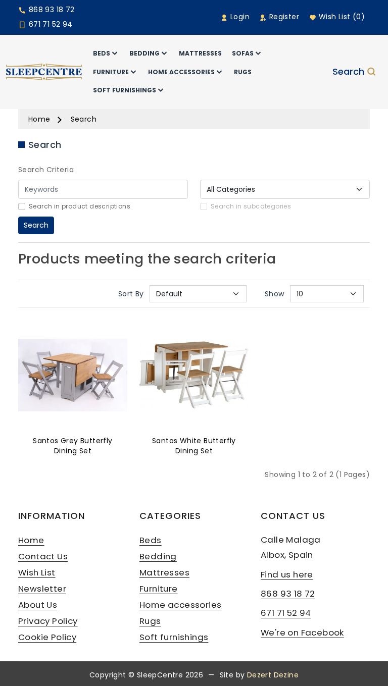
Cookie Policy (47, 637)
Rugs (150, 621)
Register (283, 17)
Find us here (287, 574)
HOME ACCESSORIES (181, 72)
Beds (150, 540)
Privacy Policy (48, 621)
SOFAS (243, 53)
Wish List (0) (340, 17)
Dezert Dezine (273, 675)
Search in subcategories (251, 206)
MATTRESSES (200, 53)
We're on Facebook (302, 632)
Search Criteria (46, 170)
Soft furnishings (173, 637)
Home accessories (180, 605)
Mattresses (164, 572)
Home (39, 119)
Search (348, 72)
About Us (37, 605)
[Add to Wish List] (72, 377)
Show (274, 294)
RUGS (243, 72)
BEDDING (144, 53)
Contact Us (43, 556)
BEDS (101, 53)
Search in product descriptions (79, 206)
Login (239, 17)
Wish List (37, 572)
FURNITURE (111, 72)
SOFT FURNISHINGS (124, 90)
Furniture (158, 589)
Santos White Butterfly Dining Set (194, 446)
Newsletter (42, 589)
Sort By (131, 294)
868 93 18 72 (50, 10)
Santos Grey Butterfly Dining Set (72, 446)
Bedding (158, 556)
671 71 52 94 (49, 24)
